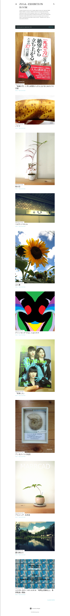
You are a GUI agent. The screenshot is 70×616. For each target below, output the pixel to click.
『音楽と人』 (20, 393)
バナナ (17, 126)
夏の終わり (19, 553)
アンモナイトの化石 (23, 454)
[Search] (54, 3)
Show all (51, 27)
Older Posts (51, 600)
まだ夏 (17, 285)
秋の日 (17, 187)
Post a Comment (22, 90)
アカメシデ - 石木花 (22, 515)
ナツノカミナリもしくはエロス (27, 333)
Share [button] (16, 90)
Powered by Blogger (36, 608)
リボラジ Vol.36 (21, 224)
